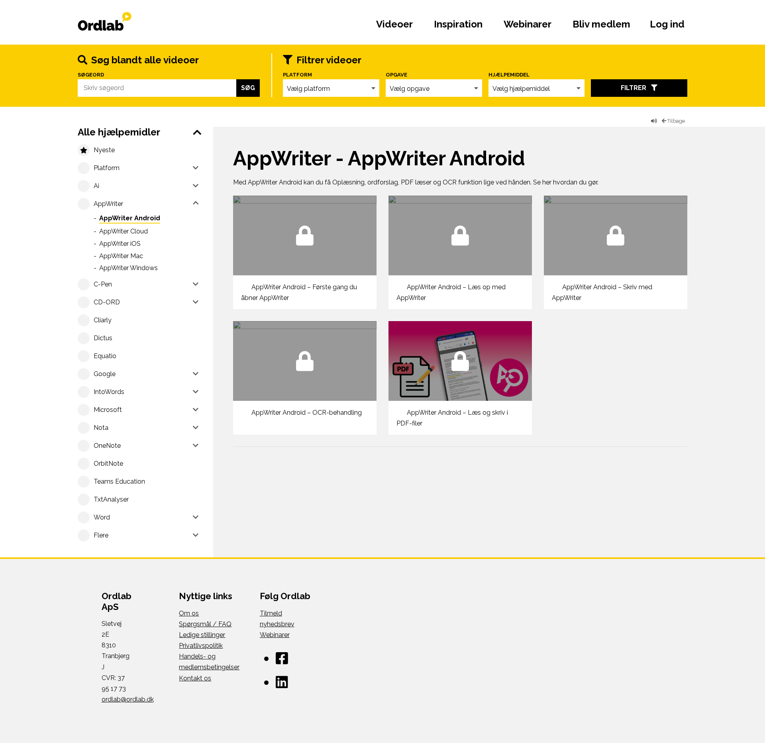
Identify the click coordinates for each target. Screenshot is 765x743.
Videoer (394, 24)
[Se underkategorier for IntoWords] (195, 391)
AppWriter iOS (120, 243)
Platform (297, 75)
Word (102, 517)
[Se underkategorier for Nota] (195, 427)
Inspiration (458, 24)
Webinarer (527, 24)
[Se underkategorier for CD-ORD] (195, 301)
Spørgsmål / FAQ (205, 624)
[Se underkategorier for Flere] (195, 534)
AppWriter (108, 204)
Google (105, 374)
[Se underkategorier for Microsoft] (195, 409)
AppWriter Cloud (123, 231)
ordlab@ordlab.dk (128, 699)
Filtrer (636, 88)
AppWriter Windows (128, 268)
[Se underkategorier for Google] (195, 373)
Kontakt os (195, 678)
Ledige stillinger (202, 635)
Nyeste (104, 150)
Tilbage (675, 121)
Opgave (396, 75)
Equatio (105, 356)
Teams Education (119, 481)
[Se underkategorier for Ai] (195, 185)
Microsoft (108, 410)
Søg (248, 88)
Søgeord (91, 75)
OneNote (107, 445)
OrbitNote (108, 463)
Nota (101, 427)
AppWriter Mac (121, 256)
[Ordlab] (128, 22)
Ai (96, 186)
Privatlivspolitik (201, 645)
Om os (189, 613)
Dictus (103, 338)
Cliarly (103, 320)
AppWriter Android (129, 218)
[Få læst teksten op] (654, 121)
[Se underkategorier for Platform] (195, 167)
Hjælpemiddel (509, 75)
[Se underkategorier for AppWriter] (195, 203)
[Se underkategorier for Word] (195, 517)
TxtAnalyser (111, 499)
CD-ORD (107, 302)
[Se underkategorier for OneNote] (195, 445)
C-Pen (103, 284)
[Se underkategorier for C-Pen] (195, 283)
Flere (101, 535)
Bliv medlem (601, 24)
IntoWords (109, 392)
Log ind (667, 24)
